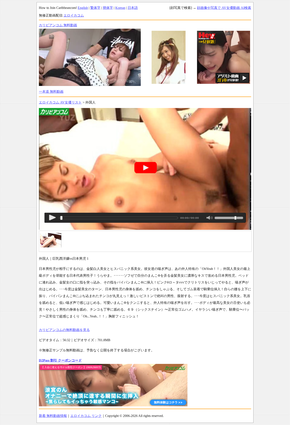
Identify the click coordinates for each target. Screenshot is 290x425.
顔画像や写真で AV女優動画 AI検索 (224, 8)
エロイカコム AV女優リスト (60, 102)
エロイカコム (73, 15)
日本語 (133, 8)
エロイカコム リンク (86, 416)
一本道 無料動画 (51, 91)
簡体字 (108, 8)
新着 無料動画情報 (53, 416)
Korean (120, 8)
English (83, 8)
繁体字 (95, 8)
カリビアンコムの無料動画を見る (64, 330)
